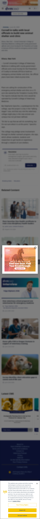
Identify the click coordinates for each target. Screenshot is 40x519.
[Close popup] (35, 247)
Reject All (22, 510)
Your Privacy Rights (22, 505)
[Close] (37, 484)
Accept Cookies (22, 515)
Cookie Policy (16, 501)
